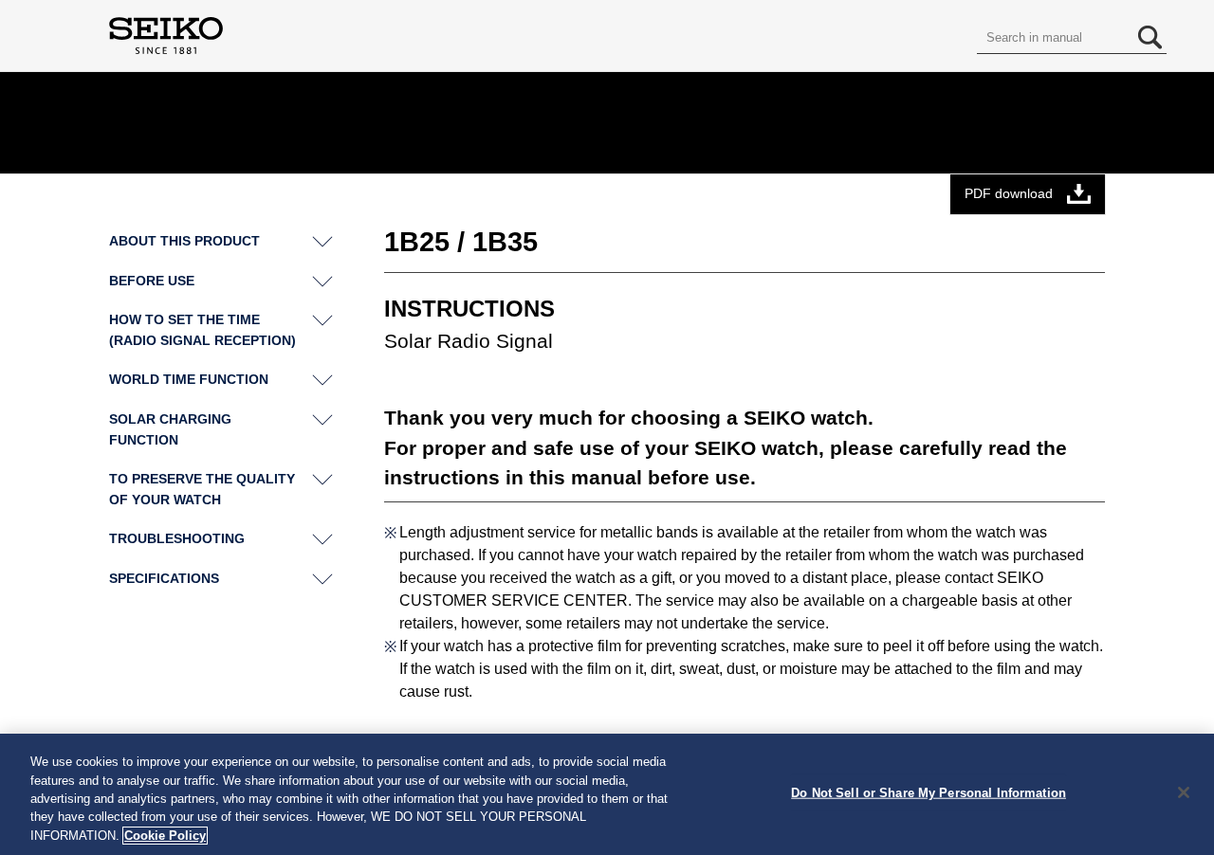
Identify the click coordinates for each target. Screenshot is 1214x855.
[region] (607, 794)
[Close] (1184, 792)
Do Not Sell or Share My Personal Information (928, 793)
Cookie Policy (165, 835)
